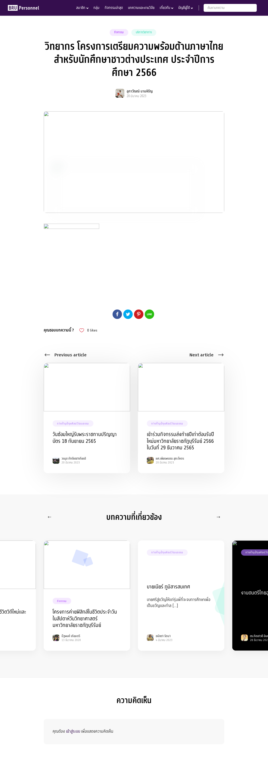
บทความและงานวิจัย (141, 7)
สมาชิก (80, 7)
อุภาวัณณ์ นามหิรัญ (140, 91)
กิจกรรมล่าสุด (114, 7)
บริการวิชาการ (144, 32)
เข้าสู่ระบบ (73, 731)
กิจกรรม (119, 32)
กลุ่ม (96, 7)
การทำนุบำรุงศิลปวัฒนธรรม (73, 424)
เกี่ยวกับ (165, 7)
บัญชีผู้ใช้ (184, 7)
